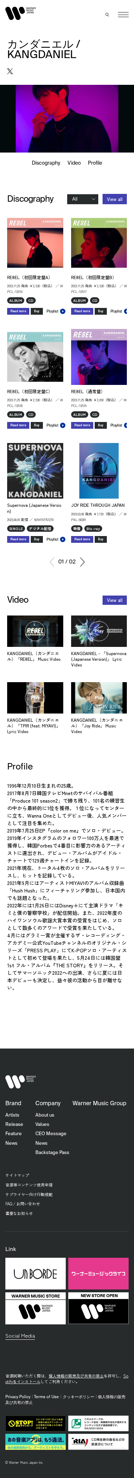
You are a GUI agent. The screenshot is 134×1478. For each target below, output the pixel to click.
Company (47, 1104)
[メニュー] (123, 14)
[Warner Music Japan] (20, 1081)
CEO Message (50, 1134)
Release (14, 1124)
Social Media (20, 1335)
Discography (46, 163)
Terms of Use (46, 1397)
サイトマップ (17, 1175)
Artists (12, 1115)
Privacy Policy (17, 1397)
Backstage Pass (52, 1152)
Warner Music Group (99, 1104)
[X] (10, 71)
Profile (95, 163)
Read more (18, 311)
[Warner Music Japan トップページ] (20, 13)
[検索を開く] (107, 14)
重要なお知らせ (19, 1213)
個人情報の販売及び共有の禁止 (76, 1376)
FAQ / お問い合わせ (22, 1203)
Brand (13, 1104)
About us (44, 1115)
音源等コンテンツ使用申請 (29, 1185)
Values (42, 1124)
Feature (13, 1134)
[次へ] (82, 562)
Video (74, 163)
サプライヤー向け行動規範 (29, 1194)
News (11, 1143)
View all (115, 199)
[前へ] (52, 562)
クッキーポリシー (78, 1397)
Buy (37, 311)
